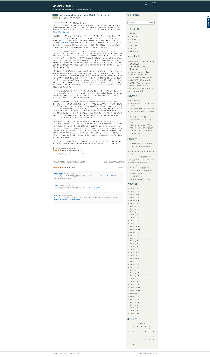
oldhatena (144, 77)
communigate (136, 66)
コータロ (57, 185)
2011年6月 (133, 270)
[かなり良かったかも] (60, 150)
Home (148, 2)
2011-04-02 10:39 (67, 195)
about (154, 2)
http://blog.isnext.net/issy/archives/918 (71, 154)
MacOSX (132, 42)
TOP (156, 354)
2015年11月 (133, 194)
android (68, 18)
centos (135, 63)
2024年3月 (133, 189)
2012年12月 (133, 226)
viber (147, 88)
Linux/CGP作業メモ (64, 6)
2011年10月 (133, 258)
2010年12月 (133, 287)
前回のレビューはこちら (60, 32)
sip (139, 83)
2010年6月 (133, 305)
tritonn (149, 86)
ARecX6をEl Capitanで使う (138, 117)
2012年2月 (133, 247)
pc (129, 80)
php (131, 80)
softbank (131, 86)
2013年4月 (133, 215)
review (69, 148)
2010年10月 (133, 293)
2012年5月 (133, 238)
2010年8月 (133, 299)
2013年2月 (133, 221)
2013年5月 (133, 212)
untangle (138, 88)
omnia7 (150, 77)
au (129, 63)
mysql (136, 77)
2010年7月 (133, 302)
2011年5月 (133, 273)
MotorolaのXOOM (67, 43)
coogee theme (70, 354)
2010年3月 (133, 314)
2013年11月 (133, 200)
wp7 (141, 91)
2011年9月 (133, 261)
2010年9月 (133, 296)
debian (147, 67)
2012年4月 (133, 241)
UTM (142, 88)
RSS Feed (143, 354)
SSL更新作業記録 (135, 100)
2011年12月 (133, 253)
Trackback (120, 167)
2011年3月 (133, 279)
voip (151, 88)
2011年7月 (133, 267)
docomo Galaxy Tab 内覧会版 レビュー (141, 157)
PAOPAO (57, 195)
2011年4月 (133, 276)
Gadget (132, 37)
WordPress (150, 354)
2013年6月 (133, 209)
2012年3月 (133, 244)
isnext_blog (58, 174)
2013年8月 (133, 206)
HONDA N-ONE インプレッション (140, 179)
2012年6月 (133, 235)
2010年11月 (133, 290)
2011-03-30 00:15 (67, 185)
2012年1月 (133, 250)
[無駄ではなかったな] (55, 150)
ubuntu (131, 88)
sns (148, 83)
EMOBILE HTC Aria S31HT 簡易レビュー (142, 171)
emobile (146, 70)
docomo (63, 148)
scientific (147, 80)
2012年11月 (133, 229)
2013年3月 (133, 218)
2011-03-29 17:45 (69, 174)
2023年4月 (133, 191)
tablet (73, 148)
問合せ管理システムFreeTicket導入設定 (142, 160)
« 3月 (133, 344)
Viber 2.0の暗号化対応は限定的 (114, 161)
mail (139, 74)
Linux (131, 39)
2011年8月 (133, 264)
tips (145, 85)
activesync (132, 61)
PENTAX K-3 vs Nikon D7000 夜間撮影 (141, 128)
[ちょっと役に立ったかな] (59, 150)
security (133, 82)
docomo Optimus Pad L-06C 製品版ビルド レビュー (85, 15)
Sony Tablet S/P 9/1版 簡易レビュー (140, 168)
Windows (133, 51)
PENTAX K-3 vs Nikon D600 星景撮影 (141, 125)
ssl (136, 86)
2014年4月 (133, 197)
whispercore (132, 91)
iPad (147, 72)
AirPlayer (139, 61)
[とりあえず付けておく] (53, 150)
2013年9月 (133, 203)
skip (142, 83)
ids (144, 72)
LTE (136, 75)
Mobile (73, 18)
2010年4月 (133, 311)
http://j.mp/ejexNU (94, 188)
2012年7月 (133, 232)
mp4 (143, 74)
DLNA (131, 69)
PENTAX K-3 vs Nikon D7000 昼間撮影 (141, 131)
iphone (131, 74)
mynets (131, 77)
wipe (137, 91)
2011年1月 (133, 284)
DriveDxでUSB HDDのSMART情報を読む (142, 109)
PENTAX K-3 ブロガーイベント (139, 134)
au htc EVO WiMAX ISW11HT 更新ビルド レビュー (69, 161)
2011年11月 (133, 255)
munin (148, 74)
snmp (145, 83)
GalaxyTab (139, 72)
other (131, 48)
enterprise (131, 72)
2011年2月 (133, 282)
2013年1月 (133, 223)
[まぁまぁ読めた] (57, 150)
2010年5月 (133, 308)
